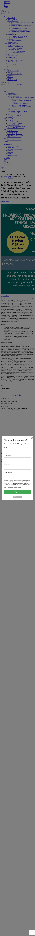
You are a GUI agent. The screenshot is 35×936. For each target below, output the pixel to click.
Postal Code (8, 472)
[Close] (32, 438)
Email (5, 447)
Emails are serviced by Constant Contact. (12, 487)
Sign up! (17, 492)
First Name (7, 455)
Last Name (7, 464)
